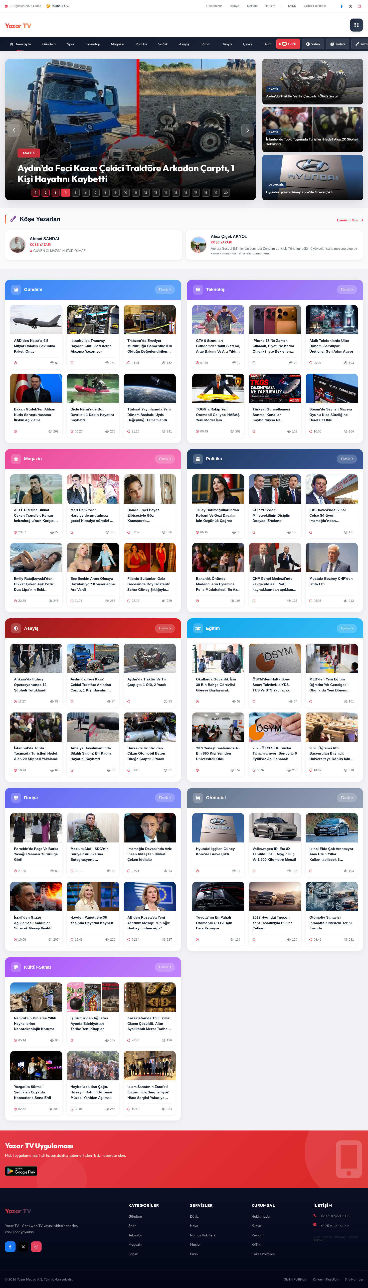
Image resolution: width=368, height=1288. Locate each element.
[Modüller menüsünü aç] (356, 25)
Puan (194, 1254)
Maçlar (195, 1244)
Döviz (194, 1216)
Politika (141, 44)
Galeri (340, 44)
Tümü (163, 289)
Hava (194, 1225)
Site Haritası (354, 1279)
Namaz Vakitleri (202, 1235)
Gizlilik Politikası (295, 1279)
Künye (234, 6)
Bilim (267, 44)
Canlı (292, 44)
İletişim (270, 6)
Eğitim (206, 44)
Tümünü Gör (347, 220)
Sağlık (163, 44)
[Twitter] (350, 6)
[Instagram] (359, 6)
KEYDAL (339, 1236)
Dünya (227, 44)
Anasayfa (23, 44)
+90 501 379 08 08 (334, 1216)
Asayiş (184, 44)
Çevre (248, 44)
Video (315, 44)
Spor (71, 44)
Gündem (49, 44)
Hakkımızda (214, 6)
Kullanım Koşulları (326, 1279)
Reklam (252, 6)
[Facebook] (341, 6)
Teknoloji (93, 44)
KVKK (292, 6)
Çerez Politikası (315, 6)
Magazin (117, 44)
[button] (247, 130)
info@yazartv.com (334, 1225)
